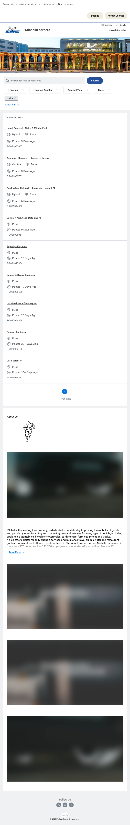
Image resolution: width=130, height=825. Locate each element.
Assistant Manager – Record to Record (28, 158)
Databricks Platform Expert (22, 303)
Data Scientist (14, 360)
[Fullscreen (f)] (117, 514)
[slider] (90, 514)
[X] (58, 805)
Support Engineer (16, 332)
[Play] (12, 514)
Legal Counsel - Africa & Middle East (27, 128)
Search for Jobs (117, 30)
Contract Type (75, 90)
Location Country (43, 90)
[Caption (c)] (103, 514)
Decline (95, 15)
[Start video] (65, 485)
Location (13, 90)
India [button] (10, 98)
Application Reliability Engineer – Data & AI (31, 188)
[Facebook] (71, 805)
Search (95, 80)
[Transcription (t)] (96, 514)
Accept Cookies (116, 15)
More (101, 90)
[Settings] (110, 514)
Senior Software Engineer (21, 275)
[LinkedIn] (65, 805)
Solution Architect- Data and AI (24, 217)
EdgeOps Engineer (17, 246)
